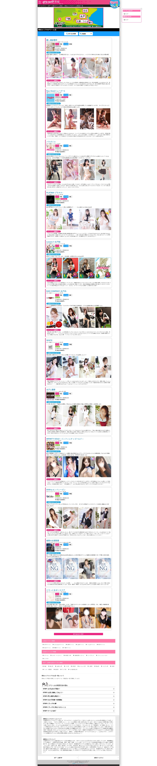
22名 (68, 44)
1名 (59, 393)
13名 (68, 443)
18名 (68, 493)
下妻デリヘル (67, 647)
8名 (67, 295)
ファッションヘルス (102, 655)
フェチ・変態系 (48, 669)
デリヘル (46, 655)
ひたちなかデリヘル (59, 644)
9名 (67, 145)
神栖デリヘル (57, 647)
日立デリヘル (47, 647)
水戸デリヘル (47, 644)
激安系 (56, 669)
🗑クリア (126, 14)
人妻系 (90, 666)
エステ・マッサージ (57, 655)
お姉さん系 (59, 666)
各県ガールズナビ (98, 757)
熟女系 (97, 666)
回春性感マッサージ (79, 655)
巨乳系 (74, 666)
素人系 (51, 666)
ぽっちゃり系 (82, 666)
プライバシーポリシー (80, 763)
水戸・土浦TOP (58, 757)
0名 (59, 44)
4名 (67, 95)
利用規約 (74, 763)
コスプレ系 (105, 666)
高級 (45, 666)
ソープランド (91, 655)
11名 (68, 246)
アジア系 (64, 669)
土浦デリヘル (80, 644)
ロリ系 (67, 666)
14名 (68, 344)
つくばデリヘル (91, 644)
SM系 (113, 666)
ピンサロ (46, 658)
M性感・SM (68, 655)
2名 (67, 544)
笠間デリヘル (70, 644)
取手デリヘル (101, 644)
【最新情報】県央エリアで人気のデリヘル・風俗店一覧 (53, 3)
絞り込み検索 (72, 33)
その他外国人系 (73, 669)
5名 (59, 246)
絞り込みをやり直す (78, 634)
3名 (67, 196)
